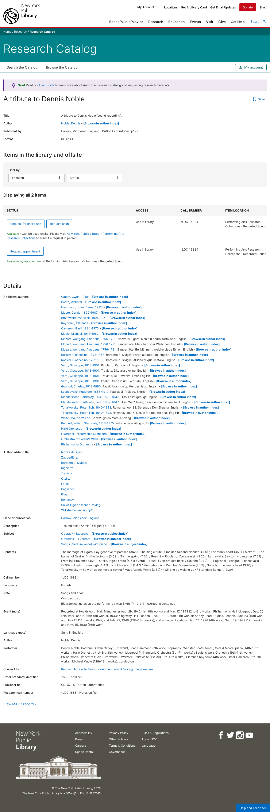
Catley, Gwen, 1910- (75, 296)
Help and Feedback (253, 808)
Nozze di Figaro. (72, 452)
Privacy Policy (118, 733)
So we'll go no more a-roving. (81, 505)
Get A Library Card (194, 7)
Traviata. (67, 473)
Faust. (65, 484)
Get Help (238, 22)
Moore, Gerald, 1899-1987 (79, 312)
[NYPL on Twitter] (230, 735)
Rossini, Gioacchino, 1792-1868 (82, 354)
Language (148, 745)
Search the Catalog (22, 67)
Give (222, 22)
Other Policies (118, 739)
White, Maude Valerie (75, 418)
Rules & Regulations (155, 733)
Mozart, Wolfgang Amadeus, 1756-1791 (88, 339)
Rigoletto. (67, 468)
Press (79, 739)
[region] (135, 235)
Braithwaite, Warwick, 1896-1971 (84, 318)
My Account (145, 7)
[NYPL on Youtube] (249, 735)
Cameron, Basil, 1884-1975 (80, 328)
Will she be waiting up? (77, 510)
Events (195, 22)
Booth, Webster (71, 302)
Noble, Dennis (70, 123)
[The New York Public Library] (21, 13)
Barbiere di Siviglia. (74, 462)
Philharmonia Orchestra (77, 444)
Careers (80, 745)
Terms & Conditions (122, 745)
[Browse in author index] (101, 123)
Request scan (59, 223)
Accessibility (83, 733)
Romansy (67, 499)
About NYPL (150, 739)
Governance (117, 752)
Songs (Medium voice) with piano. (84, 544)
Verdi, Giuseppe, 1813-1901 (80, 365)
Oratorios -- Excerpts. (76, 539)
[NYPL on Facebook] (220, 735)
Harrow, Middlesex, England (80, 518)
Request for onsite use (25, 223)
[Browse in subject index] (110, 533)
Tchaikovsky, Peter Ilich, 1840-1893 (86, 407)
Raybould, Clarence (74, 323)
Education (176, 22)
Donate (248, 7)
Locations (171, 7)
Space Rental (84, 752)
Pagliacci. (67, 489)
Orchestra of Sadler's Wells (79, 439)
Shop (263, 7)
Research (155, 22)
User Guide (46, 85)
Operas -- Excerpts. (75, 533)
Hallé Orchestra (71, 428)
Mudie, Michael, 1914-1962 (80, 333)
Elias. (64, 494)
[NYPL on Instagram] (239, 735)
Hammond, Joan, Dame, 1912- (82, 307)
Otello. (65, 478)
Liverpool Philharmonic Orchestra (84, 434)
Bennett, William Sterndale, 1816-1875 (87, 423)
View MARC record (18, 704)
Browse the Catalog (62, 67)
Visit (209, 22)
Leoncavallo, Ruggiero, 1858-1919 (85, 391)
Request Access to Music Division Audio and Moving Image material (107, 669)
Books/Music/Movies (126, 22)
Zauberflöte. (69, 457)
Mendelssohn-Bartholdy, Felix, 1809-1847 (90, 397)
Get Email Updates (223, 7)
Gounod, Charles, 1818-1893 (81, 386)
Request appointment (25, 251)
